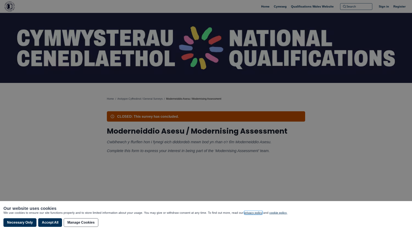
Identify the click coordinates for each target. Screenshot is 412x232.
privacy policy (253, 212)
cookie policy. (278, 212)
